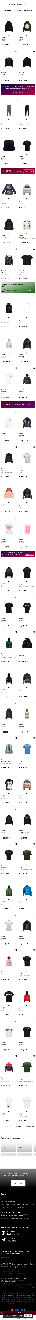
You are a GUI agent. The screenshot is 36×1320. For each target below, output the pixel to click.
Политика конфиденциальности (13, 1273)
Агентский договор (8, 1269)
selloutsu (12, 1241)
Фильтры (7, 10)
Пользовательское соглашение (13, 1271)
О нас (3, 1198)
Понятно (27, 1315)
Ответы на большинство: (14, 1215)
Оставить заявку (18, 1183)
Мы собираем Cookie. (14, 1315)
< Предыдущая (6, 1127)
